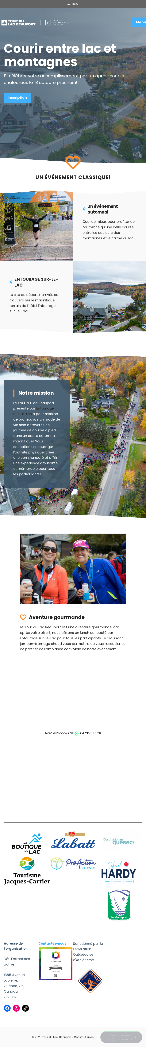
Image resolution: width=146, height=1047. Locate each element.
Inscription (17, 97)
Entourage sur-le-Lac (38, 638)
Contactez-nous (52, 943)
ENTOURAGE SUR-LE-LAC (36, 282)
